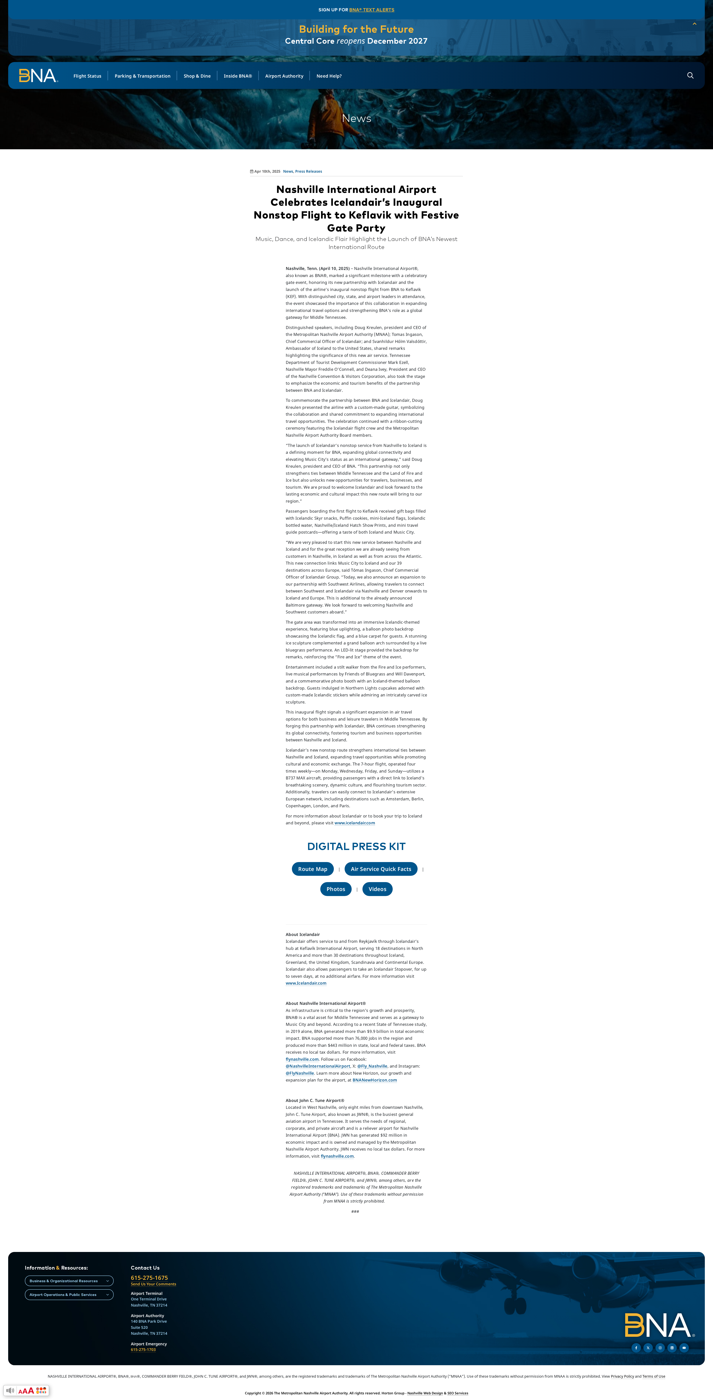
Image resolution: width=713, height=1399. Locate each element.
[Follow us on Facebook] (636, 1348)
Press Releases (308, 171)
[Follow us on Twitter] (648, 1348)
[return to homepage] (40, 75)
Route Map (312, 868)
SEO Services (457, 1393)
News (288, 171)
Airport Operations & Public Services (63, 1294)
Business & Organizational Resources (64, 1280)
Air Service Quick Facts (381, 868)
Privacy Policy (622, 1376)
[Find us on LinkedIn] (672, 1348)
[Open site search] (690, 75)
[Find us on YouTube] (684, 1348)
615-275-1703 (143, 1349)
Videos (377, 889)
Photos (336, 889)
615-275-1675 (149, 1277)
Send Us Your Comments (153, 1283)
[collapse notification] (695, 23)
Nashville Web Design (425, 1393)
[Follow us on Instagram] (660, 1348)
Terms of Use (653, 1376)
